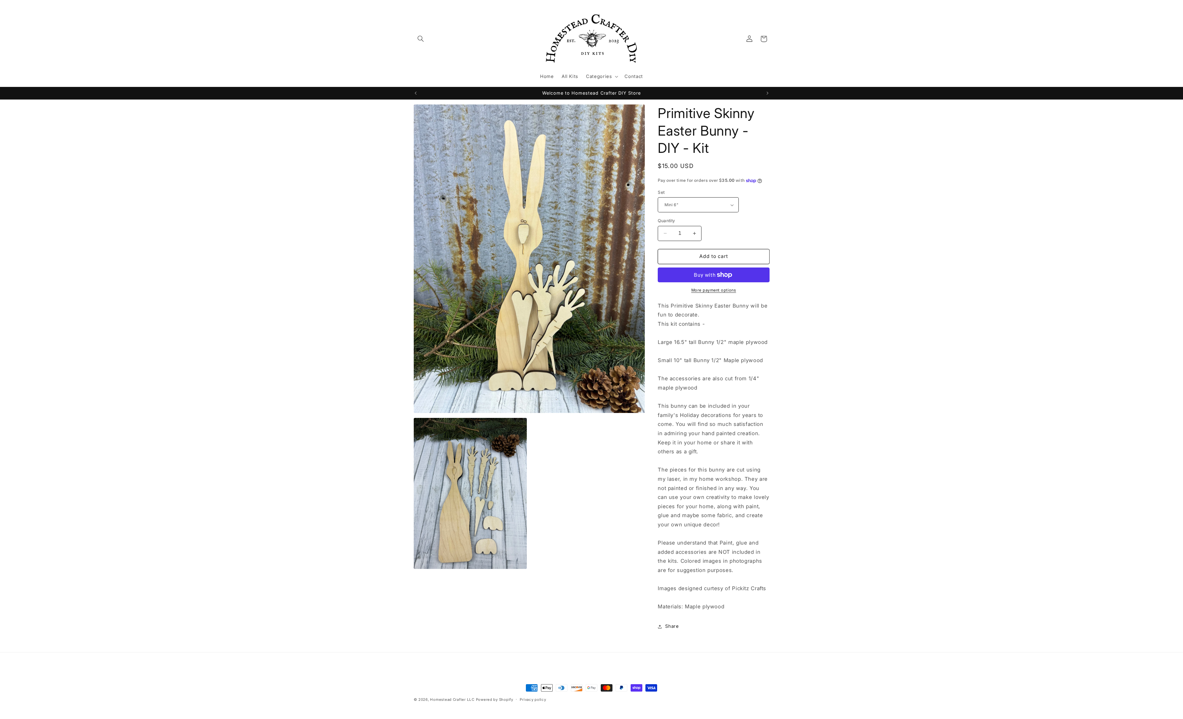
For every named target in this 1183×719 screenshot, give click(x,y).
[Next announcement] (767, 93)
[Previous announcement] (415, 93)
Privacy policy (533, 699)
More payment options (713, 290)
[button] (421, 39)
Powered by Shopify (494, 699)
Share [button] (672, 626)
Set (661, 192)
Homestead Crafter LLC (452, 699)
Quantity (666, 220)
